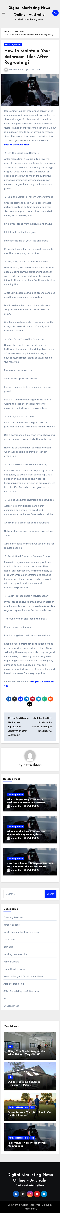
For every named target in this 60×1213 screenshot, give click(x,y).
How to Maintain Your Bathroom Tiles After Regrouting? (27, 57)
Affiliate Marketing (13, 984)
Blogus (45, 1205)
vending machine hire (15, 954)
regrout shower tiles (17, 144)
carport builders (12, 924)
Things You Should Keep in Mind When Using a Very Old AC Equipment (27, 1054)
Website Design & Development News (23, 976)
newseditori (18, 69)
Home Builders (11, 961)
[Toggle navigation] (3, 12)
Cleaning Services (13, 917)
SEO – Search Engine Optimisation (21, 991)
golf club (8, 947)
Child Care (9, 939)
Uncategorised (13, 44)
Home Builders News (14, 969)
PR (4, 998)
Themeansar (29, 1208)
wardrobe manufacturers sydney (21, 932)
